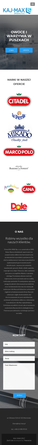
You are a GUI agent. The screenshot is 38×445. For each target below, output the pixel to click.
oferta (26, 50)
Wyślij (19, 395)
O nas (11, 50)
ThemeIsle (27, 440)
